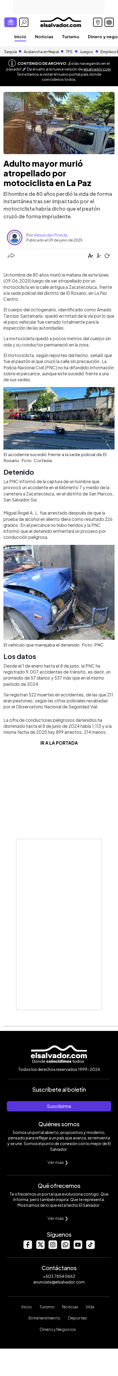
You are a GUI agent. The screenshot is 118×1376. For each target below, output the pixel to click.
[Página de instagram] (52, 1247)
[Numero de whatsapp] (65, 1247)
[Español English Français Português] (109, 22)
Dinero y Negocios (58, 1329)
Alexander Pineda (50, 234)
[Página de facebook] (27, 1247)
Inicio (20, 36)
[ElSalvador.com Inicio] (60, 21)
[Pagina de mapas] (97, 22)
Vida (90, 1306)
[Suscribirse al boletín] (10, 22)
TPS (69, 51)
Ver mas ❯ (58, 1162)
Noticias (44, 36)
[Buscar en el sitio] (23, 22)
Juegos (86, 51)
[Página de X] (40, 1247)
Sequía (10, 51)
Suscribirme (59, 1106)
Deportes (77, 1317)
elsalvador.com (97, 69)
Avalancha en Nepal (41, 51)
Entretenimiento (44, 1317)
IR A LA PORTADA (59, 743)
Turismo (70, 36)
